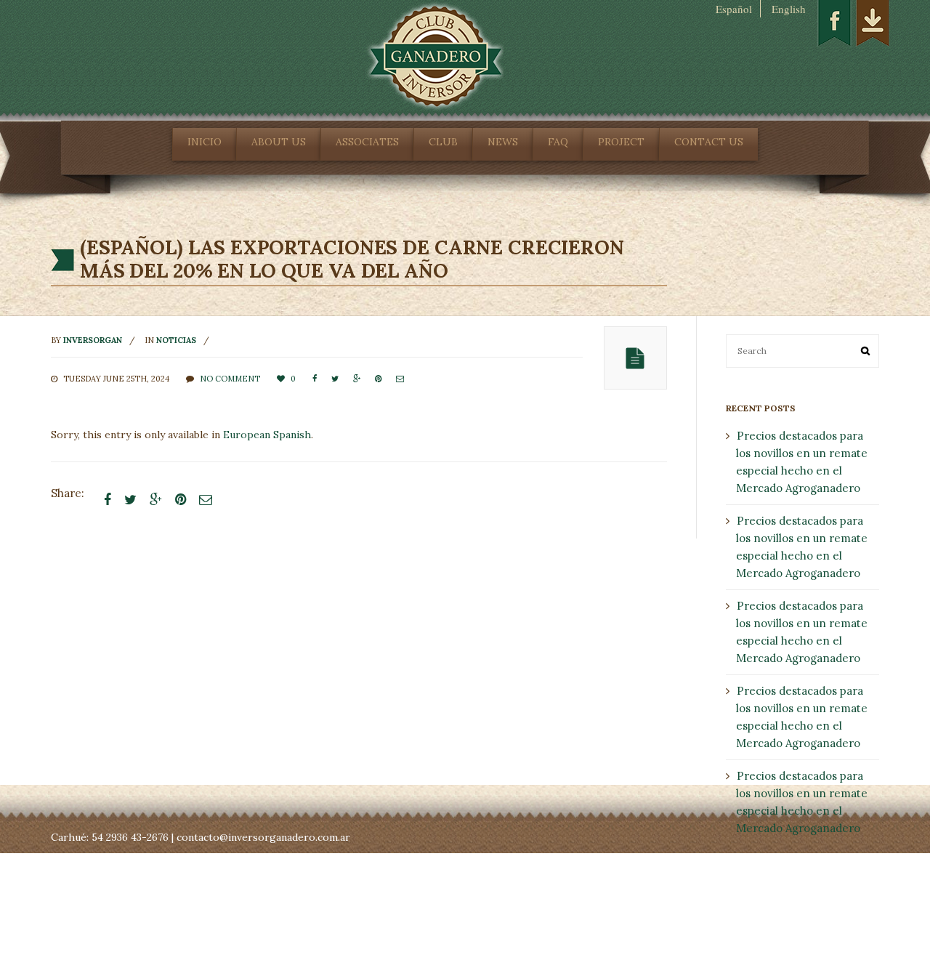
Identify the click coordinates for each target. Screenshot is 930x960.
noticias (176, 340)
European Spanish (267, 434)
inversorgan (92, 340)
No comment (230, 379)
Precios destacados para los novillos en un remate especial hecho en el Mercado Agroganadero (802, 462)
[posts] (635, 358)
